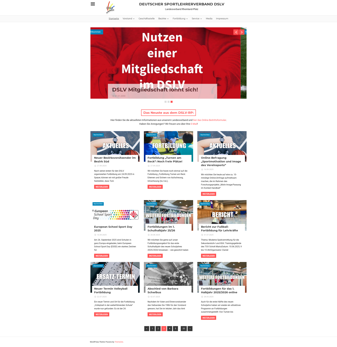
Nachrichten (98, 135)
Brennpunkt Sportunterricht (157, 89)
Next (241, 32)
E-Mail (194, 123)
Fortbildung (179, 18)
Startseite (114, 18)
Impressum (222, 18)
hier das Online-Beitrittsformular (209, 120)
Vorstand (127, 18)
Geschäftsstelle (147, 18)
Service (195, 18)
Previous (236, 32)
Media (209, 18)
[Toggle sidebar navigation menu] (93, 4)
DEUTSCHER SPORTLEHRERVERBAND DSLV (181, 4)
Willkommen (101, 32)
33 (184, 328)
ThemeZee (119, 342)
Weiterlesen (102, 187)
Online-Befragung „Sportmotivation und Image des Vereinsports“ (221, 161)
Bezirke (162, 18)
